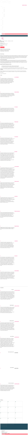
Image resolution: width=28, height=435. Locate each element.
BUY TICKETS (2, 47)
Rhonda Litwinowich (17, 211)
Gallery (3, 37)
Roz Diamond (16, 136)
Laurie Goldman (17, 166)
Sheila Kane (16, 196)
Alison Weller (16, 352)
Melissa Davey (16, 121)
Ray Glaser (16, 151)
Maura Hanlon (16, 368)
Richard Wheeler (17, 270)
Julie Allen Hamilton (17, 290)
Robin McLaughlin (17, 383)
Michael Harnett (17, 181)
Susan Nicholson (17, 321)
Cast (2, 38)
